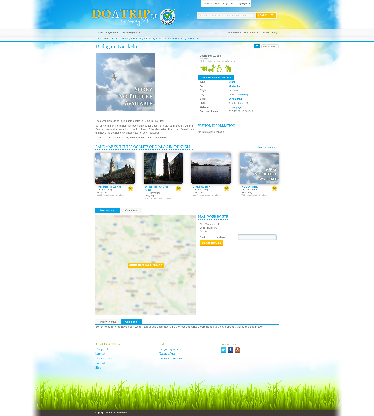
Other (161, 38)
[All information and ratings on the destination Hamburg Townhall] (115, 168)
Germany (126, 38)
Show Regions (130, 32)
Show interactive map (145, 265)
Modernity (171, 38)
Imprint (100, 353)
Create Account (211, 3)
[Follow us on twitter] (223, 350)
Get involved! (234, 32)
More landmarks (267, 147)
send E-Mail (235, 98)
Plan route (211, 242)
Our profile (102, 349)
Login (226, 3)
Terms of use (167, 353)
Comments (131, 210)
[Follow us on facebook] (230, 350)
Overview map (108, 210)
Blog (274, 32)
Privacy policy (104, 358)
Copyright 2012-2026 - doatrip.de (111, 413)
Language (241, 3)
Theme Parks (251, 32)
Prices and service (170, 358)
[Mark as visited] (257, 46)
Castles (265, 32)
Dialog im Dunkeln (189, 38)
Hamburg (138, 38)
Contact (100, 363)
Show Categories (106, 32)
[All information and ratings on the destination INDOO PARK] (259, 168)
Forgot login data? (171, 349)
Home (115, 38)
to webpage (235, 107)
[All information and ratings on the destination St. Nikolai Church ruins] (163, 168)
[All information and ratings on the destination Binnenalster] (211, 168)
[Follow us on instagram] (237, 350)
